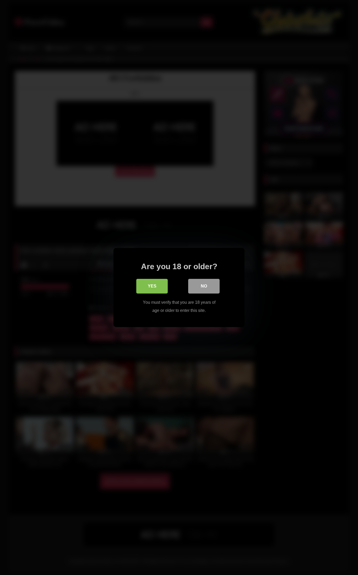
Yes (152, 286)
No (204, 286)
